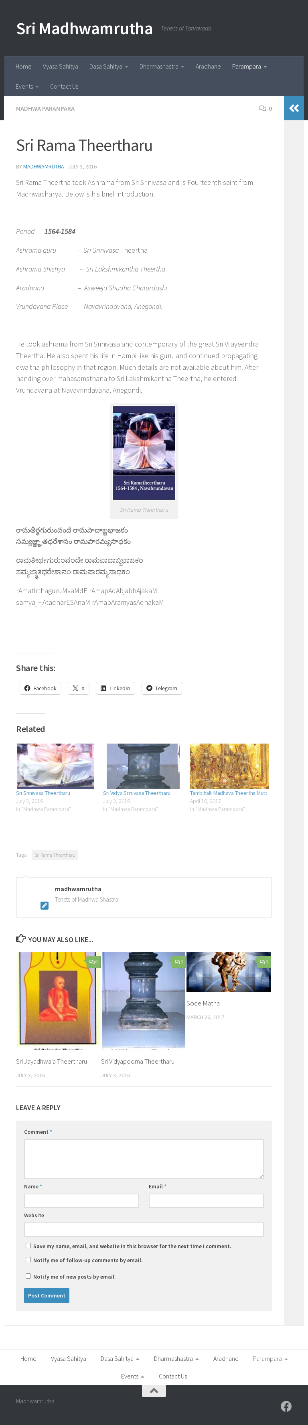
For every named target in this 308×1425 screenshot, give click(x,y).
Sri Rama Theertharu (54, 855)
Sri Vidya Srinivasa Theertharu (136, 793)
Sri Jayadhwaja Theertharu (51, 1061)
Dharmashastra (159, 66)
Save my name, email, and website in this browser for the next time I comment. (132, 1246)
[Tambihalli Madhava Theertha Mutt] (229, 766)
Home (24, 66)
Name (33, 1186)
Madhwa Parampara (45, 108)
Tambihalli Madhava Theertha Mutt (228, 793)
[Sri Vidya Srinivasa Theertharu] (142, 766)
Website (34, 1215)
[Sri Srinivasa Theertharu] (55, 766)
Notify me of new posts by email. (74, 1276)
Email (157, 1186)
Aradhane (208, 66)
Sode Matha (203, 1003)
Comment (38, 1131)
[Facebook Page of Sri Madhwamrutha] (286, 1406)
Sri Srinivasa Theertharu (43, 793)
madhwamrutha (43, 166)
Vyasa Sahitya (60, 66)
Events (24, 86)
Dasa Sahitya (105, 66)
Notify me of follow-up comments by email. (88, 1260)
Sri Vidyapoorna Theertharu (137, 1061)
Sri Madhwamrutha (84, 28)
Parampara (246, 66)
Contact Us (64, 86)
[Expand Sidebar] (294, 108)
